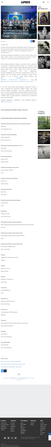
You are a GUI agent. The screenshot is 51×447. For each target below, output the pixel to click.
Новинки (32, 423)
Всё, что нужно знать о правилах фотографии (11, 361)
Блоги (41, 434)
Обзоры (32, 424)
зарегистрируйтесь (22, 378)
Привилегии (42, 426)
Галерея (3, 429)
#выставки (3, 41)
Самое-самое (4, 423)
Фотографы (42, 428)
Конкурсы (13, 424)
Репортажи (13, 426)
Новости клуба (43, 424)
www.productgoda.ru (8, 101)
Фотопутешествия (5, 424)
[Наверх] (49, 442)
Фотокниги (42, 432)
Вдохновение (4, 428)
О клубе (42, 423)
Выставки (13, 423)
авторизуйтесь (12, 378)
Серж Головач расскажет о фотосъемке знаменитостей (13, 364)
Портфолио (3, 426)
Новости (12, 431)
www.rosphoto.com (25, 438)
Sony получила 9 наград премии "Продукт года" (11, 366)
